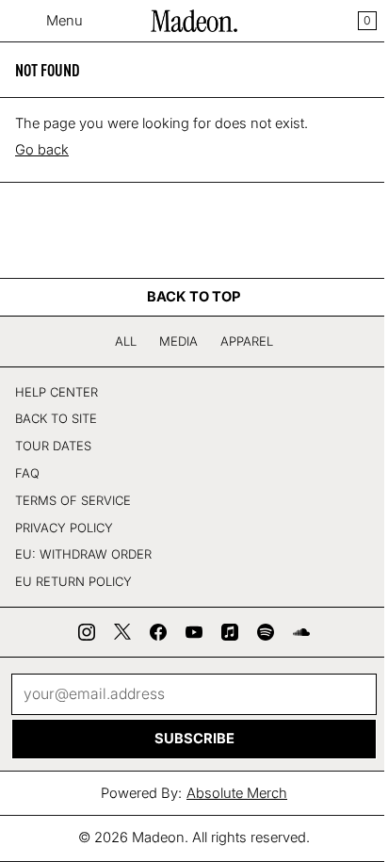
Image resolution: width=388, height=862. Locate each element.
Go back (42, 149)
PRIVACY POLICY (64, 527)
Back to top (194, 296)
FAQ (27, 472)
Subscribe (194, 738)
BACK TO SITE (56, 418)
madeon (158, 837)
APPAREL (246, 341)
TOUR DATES (53, 445)
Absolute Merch (236, 793)
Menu (64, 20)
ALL (126, 341)
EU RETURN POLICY (73, 581)
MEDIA (178, 341)
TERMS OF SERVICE (73, 500)
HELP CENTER (56, 391)
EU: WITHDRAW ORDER (83, 553)
